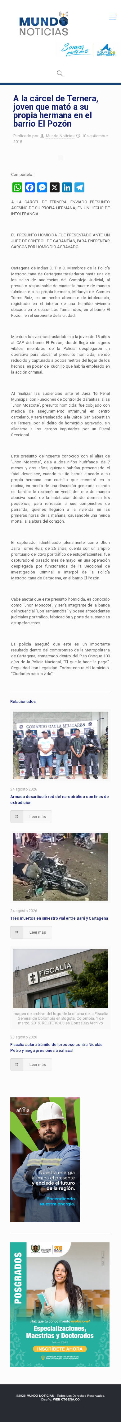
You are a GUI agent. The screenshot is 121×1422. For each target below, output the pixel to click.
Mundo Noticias (60, 135)
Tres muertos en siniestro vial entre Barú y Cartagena (59, 918)
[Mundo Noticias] (43, 23)
